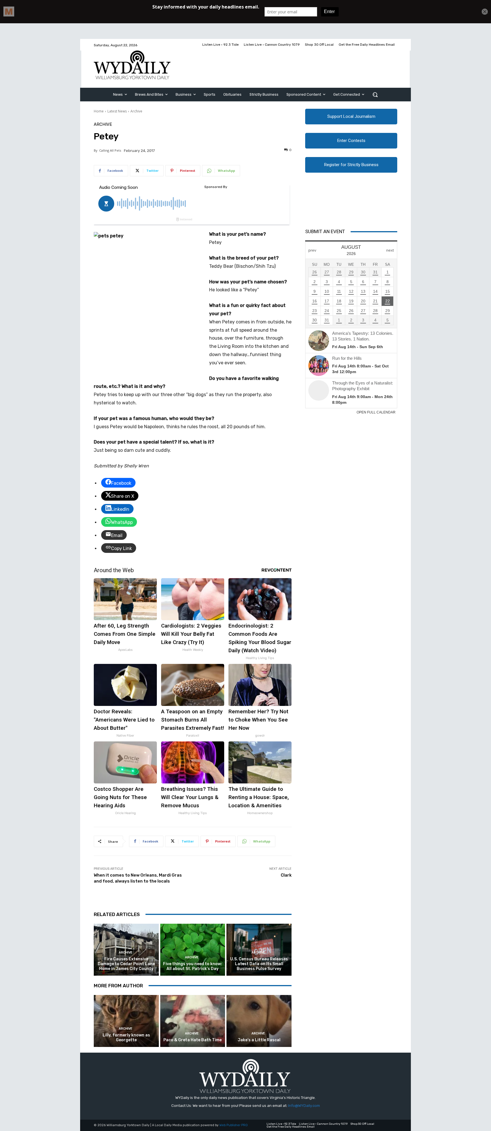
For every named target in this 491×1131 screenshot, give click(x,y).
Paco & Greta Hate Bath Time (192, 1040)
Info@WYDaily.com (304, 1105)
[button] (375, 94)
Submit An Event (325, 231)
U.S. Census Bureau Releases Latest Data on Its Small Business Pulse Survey (259, 964)
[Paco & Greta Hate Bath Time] (192, 1021)
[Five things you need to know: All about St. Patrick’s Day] (192, 950)
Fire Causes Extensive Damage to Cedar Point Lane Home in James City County (126, 964)
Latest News (117, 111)
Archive (136, 111)
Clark (286, 875)
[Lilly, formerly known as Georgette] (126, 1021)
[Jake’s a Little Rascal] (259, 1021)
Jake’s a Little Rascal (259, 1040)
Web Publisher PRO (233, 1125)
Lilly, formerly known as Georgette (126, 1037)
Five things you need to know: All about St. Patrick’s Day (192, 966)
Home (99, 111)
